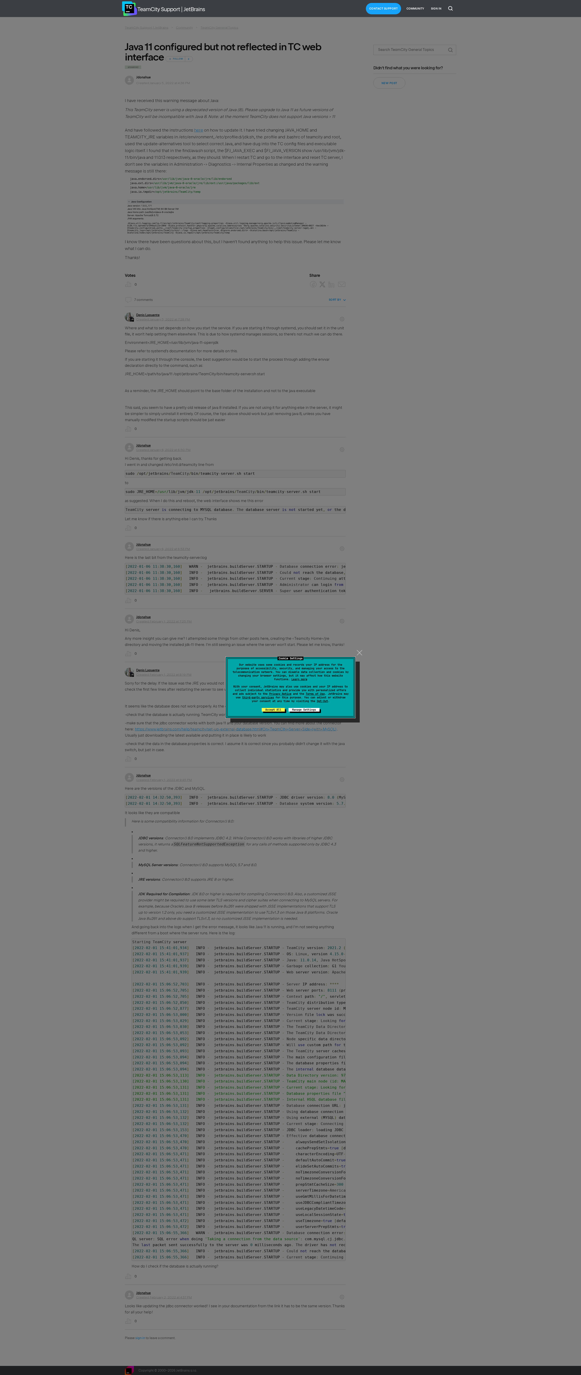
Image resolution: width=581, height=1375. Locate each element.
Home (129, 8)
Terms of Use (315, 694)
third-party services (258, 697)
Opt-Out (322, 701)
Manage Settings (304, 710)
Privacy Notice (280, 694)
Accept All (273, 710)
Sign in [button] (436, 8)
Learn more (299, 679)
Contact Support (383, 8)
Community (415, 8)
